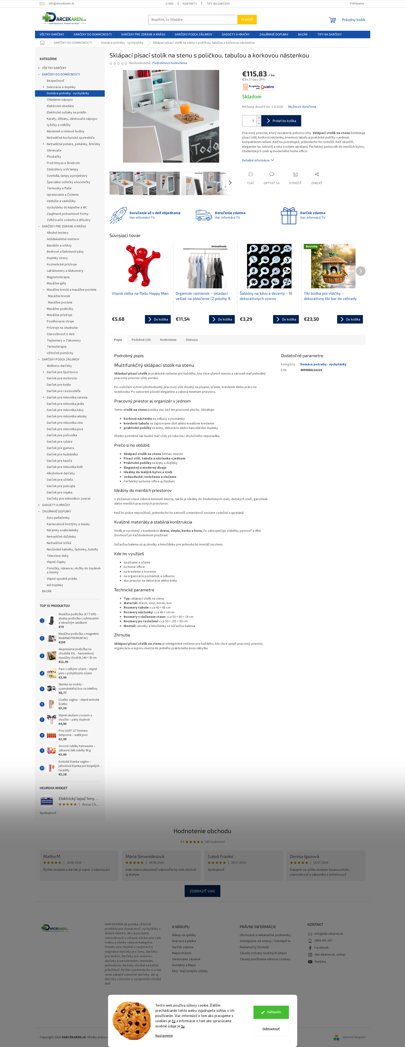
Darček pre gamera (60, 448)
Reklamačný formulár (255, 947)
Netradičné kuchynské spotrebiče (71, 137)
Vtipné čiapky (56, 562)
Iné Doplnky (55, 585)
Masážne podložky (60, 309)
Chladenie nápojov (60, 99)
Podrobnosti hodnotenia (169, 63)
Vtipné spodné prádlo (62, 578)
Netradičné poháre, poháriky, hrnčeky (73, 144)
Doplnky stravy (57, 258)
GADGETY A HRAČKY (56, 505)
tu (173, 1021)
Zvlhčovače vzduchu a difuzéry (69, 220)
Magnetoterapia (58, 277)
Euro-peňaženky (58, 517)
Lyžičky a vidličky (59, 125)
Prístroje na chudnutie (62, 327)
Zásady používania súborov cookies (265, 959)
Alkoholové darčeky (61, 473)
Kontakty (190, 4)
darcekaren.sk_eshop (329, 954)
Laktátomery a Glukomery (65, 270)
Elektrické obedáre (60, 106)
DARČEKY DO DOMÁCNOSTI (61, 74)
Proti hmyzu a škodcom (63, 163)
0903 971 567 (323, 940)
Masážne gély (56, 283)
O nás (169, 4)
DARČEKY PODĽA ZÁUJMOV (60, 359)
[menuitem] (52, 34)
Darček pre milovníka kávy (65, 410)
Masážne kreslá (59, 296)
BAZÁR (47, 591)
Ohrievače (54, 150)
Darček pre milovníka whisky (67, 416)
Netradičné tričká (59, 543)
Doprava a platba (184, 941)
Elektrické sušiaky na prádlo (66, 112)
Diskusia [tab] (192, 339)
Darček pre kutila (59, 384)
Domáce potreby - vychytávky (68, 93)
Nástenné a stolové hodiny (65, 131)
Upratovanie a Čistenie (63, 194)
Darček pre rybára (59, 441)
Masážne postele (60, 302)
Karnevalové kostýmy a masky (68, 524)
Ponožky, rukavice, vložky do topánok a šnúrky (74, 570)
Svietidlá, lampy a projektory (67, 175)
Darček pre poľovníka (62, 435)
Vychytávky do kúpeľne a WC (67, 207)
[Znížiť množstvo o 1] (259, 123)
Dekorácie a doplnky (61, 87)
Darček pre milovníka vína (65, 422)
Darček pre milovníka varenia (67, 397)
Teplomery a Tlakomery (64, 340)
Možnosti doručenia (302, 107)
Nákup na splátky (184, 935)
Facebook (321, 947)
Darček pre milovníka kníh (65, 467)
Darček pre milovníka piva (65, 429)
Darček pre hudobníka (62, 454)
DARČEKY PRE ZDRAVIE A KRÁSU (64, 226)
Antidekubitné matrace (63, 239)
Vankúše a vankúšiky (61, 201)
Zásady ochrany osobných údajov (263, 953)
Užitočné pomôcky (60, 353)
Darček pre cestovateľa (63, 391)
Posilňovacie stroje (60, 321)
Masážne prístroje (59, 315)
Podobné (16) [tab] (141, 339)
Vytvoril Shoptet (354, 1037)
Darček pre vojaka (59, 492)
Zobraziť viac (202, 891)
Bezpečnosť (55, 80)
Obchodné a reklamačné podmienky (265, 935)
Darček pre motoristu (62, 378)
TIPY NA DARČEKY (218, 4)
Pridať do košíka (284, 121)
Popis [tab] (118, 339)
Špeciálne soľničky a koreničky (68, 182)
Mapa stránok (181, 953)
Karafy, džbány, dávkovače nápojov (72, 119)
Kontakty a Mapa (184, 965)
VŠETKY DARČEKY (54, 68)
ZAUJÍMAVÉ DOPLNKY (56, 511)
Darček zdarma (182, 947)
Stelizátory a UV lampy (62, 169)
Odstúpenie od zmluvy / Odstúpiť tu (265, 941)
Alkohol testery (58, 232)
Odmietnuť (271, 1029)
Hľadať (247, 19)
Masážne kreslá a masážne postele (71, 289)
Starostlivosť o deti (60, 334)
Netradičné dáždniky (61, 536)
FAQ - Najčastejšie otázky (190, 971)
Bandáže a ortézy (59, 245)
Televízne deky (58, 556)
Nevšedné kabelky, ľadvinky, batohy (72, 549)
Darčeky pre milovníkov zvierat (69, 498)
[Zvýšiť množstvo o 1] (259, 118)
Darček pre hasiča (59, 461)
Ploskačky (54, 156)
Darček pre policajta (61, 486)
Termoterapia (56, 346)
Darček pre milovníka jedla (65, 404)
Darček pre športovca (62, 372)
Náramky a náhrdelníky (62, 530)
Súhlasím (274, 1012)
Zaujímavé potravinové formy (67, 214)
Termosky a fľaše (59, 188)
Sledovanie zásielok (186, 959)
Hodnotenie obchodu (202, 830)
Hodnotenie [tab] (168, 339)
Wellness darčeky (59, 365)
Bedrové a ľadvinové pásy (65, 251)
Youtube (320, 961)
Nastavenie (164, 1036)
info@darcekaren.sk (328, 933)
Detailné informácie (256, 160)
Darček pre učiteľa (60, 479)
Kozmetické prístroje (62, 264)
